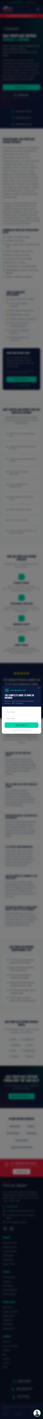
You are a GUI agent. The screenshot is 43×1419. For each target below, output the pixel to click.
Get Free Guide (20, 725)
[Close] (38, 688)
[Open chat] (37, 1413)
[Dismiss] (12, 1404)
